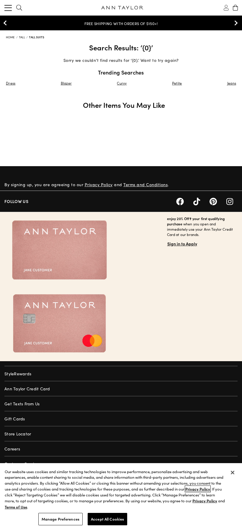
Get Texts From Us (22, 404)
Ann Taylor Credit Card (27, 389)
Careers (12, 449)
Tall (22, 37)
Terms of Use (16, 507)
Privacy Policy (99, 184)
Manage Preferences (60, 519)
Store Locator (17, 434)
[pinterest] (218, 201)
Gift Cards (14, 419)
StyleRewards (17, 374)
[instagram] (232, 201)
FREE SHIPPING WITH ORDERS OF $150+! (121, 23)
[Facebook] (184, 201)
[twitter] (201, 201)
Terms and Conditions (145, 184)
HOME (11, 37)
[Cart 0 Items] (235, 8)
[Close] (232, 472)
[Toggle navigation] (8, 7)
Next (234, 23)
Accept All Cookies (107, 519)
